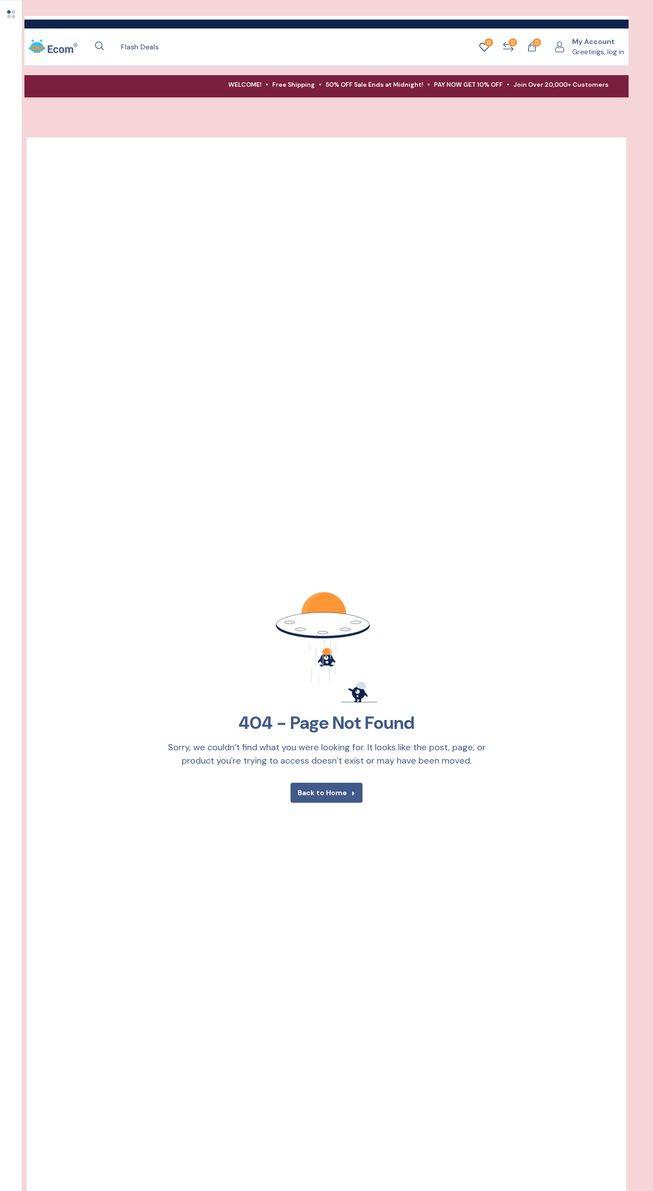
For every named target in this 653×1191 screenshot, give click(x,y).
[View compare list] (508, 47)
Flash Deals (140, 47)
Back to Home (322, 792)
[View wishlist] (484, 47)
